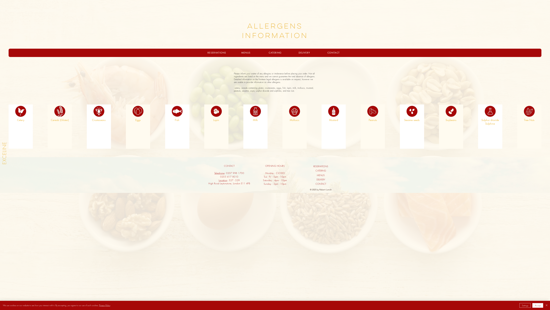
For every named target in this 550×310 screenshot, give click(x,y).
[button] (320, 168)
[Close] (546, 305)
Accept (538, 305)
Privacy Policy (104, 305)
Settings (525, 305)
